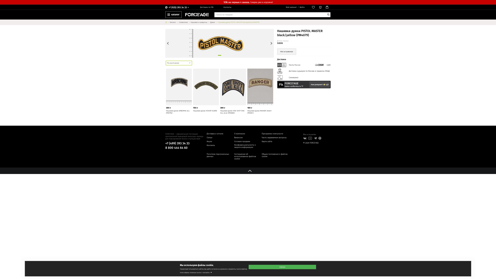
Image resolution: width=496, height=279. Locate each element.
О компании (239, 134)
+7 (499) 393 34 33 (177, 143)
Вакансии (238, 137)
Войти (302, 7)
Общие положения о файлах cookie (275, 155)
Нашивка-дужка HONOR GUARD (205, 111)
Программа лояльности (272, 134)
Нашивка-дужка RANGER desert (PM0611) (259, 112)
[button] (271, 43)
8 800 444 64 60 (176, 148)
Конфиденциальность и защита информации (245, 146)
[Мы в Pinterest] (320, 138)
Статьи (209, 137)
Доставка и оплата (215, 134)
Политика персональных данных (218, 155)
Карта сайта (267, 141)
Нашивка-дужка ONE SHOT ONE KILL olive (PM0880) (232, 112)
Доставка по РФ (206, 7)
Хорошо (282, 267)
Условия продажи (242, 141)
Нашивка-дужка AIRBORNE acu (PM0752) (178, 112)
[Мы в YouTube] (310, 138)
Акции (209, 141)
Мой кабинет (291, 7)
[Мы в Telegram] (315, 138)
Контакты (227, 7)
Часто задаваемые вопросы (274, 137)
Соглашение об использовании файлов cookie (245, 156)
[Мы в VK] (304, 138)
